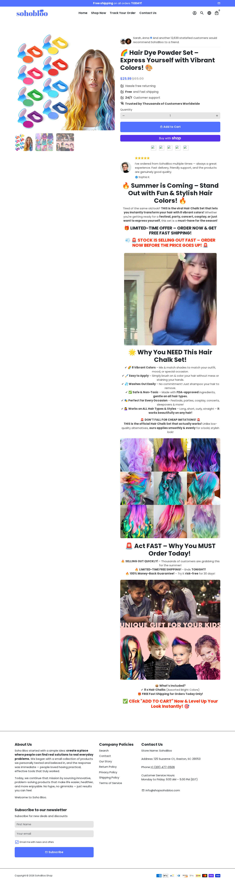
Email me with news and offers (37, 842)
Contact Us (147, 13)
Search (104, 750)
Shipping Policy (109, 777)
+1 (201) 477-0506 (163, 767)
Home (83, 13)
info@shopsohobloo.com (161, 790)
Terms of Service (110, 783)
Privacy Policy (108, 772)
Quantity (126, 109)
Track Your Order (123, 13)
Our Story (105, 761)
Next (110, 80)
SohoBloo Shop (43, 875)
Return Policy (108, 767)
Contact (105, 756)
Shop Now (98, 13)
